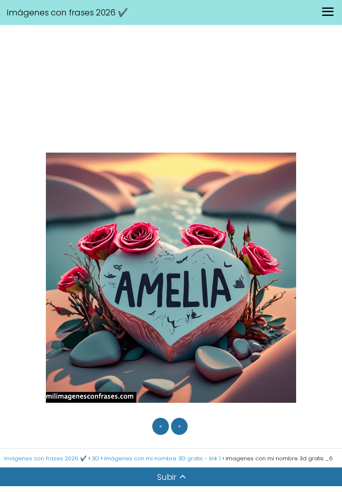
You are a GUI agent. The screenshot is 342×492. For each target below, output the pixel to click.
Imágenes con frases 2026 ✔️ (67, 12)
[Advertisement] (171, 87)
